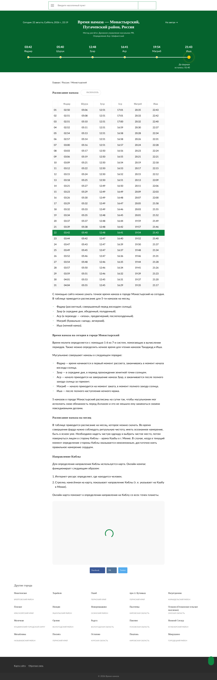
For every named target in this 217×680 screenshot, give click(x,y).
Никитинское (20, 593)
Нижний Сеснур (176, 620)
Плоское (18, 607)
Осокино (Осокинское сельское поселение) (183, 608)
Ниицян (56, 607)
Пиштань (134, 634)
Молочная (19, 620)
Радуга (94, 620)
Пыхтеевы (135, 607)
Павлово (134, 620)
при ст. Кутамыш (138, 593)
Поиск (147, 5)
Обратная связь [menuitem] (35, 666)
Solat (27, 4)
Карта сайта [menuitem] (20, 666)
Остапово (95, 634)
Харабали (57, 593)
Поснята (57, 634)
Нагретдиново (175, 593)
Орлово (56, 620)
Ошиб (94, 593)
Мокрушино (174, 634)
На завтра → (171, 22)
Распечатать (92, 92)
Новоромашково (99, 607)
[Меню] (52, 5)
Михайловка (20, 634)
